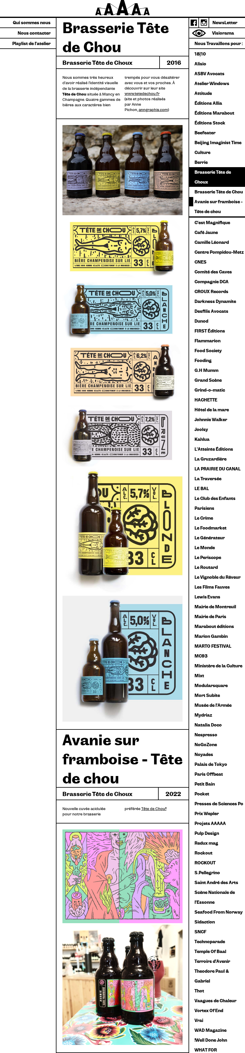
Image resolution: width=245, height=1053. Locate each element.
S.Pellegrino (207, 872)
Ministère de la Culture (218, 666)
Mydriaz (203, 715)
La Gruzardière (210, 459)
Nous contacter (34, 33)
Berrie (201, 162)
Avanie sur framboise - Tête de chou (219, 206)
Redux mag (206, 843)
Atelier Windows (212, 83)
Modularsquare (211, 685)
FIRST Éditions (210, 331)
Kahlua (202, 439)
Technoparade (210, 941)
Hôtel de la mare (212, 409)
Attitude (203, 93)
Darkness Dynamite (215, 301)
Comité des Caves (213, 272)
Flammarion (207, 341)
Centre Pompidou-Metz (219, 252)
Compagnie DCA (212, 281)
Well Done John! (211, 1040)
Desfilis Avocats (211, 311)
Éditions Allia (208, 103)
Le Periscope (208, 557)
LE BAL (202, 488)
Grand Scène (208, 380)
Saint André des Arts (216, 882)
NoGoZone (206, 744)
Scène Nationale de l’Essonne (215, 897)
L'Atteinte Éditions (214, 449)
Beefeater (205, 133)
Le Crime (204, 518)
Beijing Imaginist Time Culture (218, 147)
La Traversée (208, 478)
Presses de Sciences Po (219, 803)
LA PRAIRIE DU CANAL (218, 469)
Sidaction (205, 922)
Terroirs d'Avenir (212, 961)
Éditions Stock (210, 123)
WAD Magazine (210, 1030)
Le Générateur (210, 538)
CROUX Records (211, 291)
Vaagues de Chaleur (215, 1000)
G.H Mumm (206, 370)
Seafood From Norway (219, 912)
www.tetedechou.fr (142, 93)
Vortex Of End (209, 1010)
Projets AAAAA (210, 823)
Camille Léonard (212, 242)
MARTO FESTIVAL (213, 646)
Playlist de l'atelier (31, 43)
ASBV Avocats (209, 73)
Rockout (203, 853)
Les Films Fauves (212, 587)
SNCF (200, 932)
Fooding (203, 360)
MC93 (201, 656)
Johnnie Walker (211, 419)
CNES (200, 262)
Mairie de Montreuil (215, 606)
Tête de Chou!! (153, 808)
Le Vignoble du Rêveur (218, 577)
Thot (199, 991)
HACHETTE (206, 400)
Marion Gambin (211, 636)
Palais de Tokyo (211, 764)
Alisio (200, 64)
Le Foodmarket (210, 528)
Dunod (201, 321)
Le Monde (205, 547)
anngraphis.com (153, 109)
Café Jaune (206, 232)
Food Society (208, 350)
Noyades (204, 754)
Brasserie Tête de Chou (219, 192)
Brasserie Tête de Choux (213, 177)
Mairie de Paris (210, 616)
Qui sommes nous (31, 22)
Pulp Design (207, 833)
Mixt (199, 675)
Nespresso (206, 735)
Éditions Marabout (214, 113)
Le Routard (206, 567)
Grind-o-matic (210, 390)
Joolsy (201, 429)
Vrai (199, 1020)
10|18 (200, 54)
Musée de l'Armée (213, 705)
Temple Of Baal (210, 951)
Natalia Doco (208, 725)
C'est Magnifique (212, 222)
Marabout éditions (214, 626)
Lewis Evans (207, 597)
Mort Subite (207, 695)
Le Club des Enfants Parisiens (215, 503)
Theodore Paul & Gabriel (212, 976)
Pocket (202, 794)
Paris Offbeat (209, 774)
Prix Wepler (207, 813)
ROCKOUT (205, 863)
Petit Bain (205, 784)
